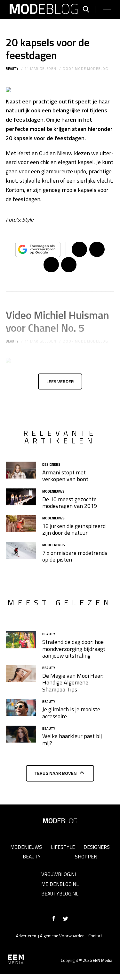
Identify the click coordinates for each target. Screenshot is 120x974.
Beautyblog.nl (59, 893)
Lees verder (60, 381)
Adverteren (26, 935)
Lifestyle (63, 847)
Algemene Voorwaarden (62, 935)
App (68, 264)
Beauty (12, 68)
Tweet (97, 249)
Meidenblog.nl (60, 884)
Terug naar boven (55, 773)
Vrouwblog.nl (59, 874)
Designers (97, 847)
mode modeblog (91, 68)
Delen (79, 249)
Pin (51, 264)
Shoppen (86, 856)
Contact (95, 935)
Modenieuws (26, 847)
